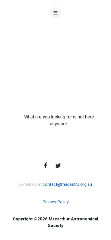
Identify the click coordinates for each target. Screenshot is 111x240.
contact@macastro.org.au (67, 184)
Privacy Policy (55, 202)
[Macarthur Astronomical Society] (55, 53)
